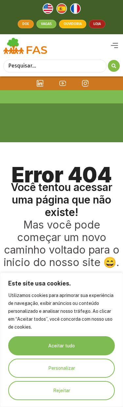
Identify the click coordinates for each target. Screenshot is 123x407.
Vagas (46, 24)
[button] (114, 46)
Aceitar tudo (61, 345)
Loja (97, 24)
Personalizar (61, 368)
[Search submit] (114, 66)
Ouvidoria (73, 24)
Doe (25, 24)
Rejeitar (61, 390)
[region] (61, 340)
